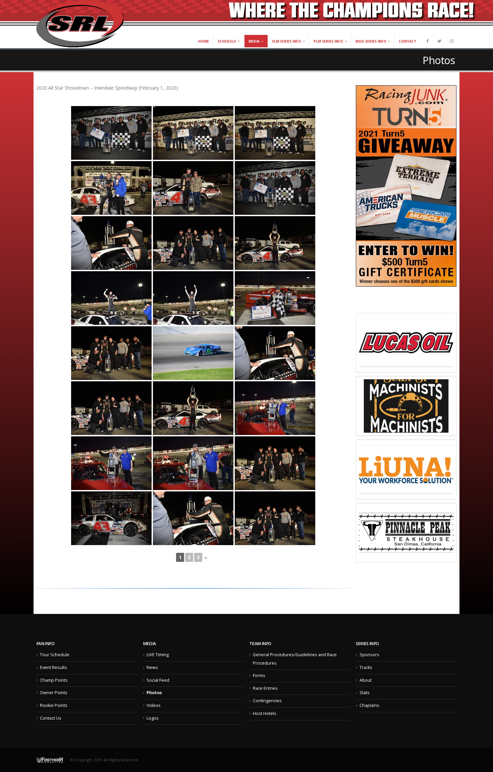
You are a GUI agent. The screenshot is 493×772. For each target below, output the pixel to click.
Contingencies (267, 701)
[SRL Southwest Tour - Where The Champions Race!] (79, 23)
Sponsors (369, 655)
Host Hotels (264, 713)
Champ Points (54, 680)
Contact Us (50, 718)
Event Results (53, 667)
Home (203, 41)
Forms (259, 675)
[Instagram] (451, 41)
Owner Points (53, 692)
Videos (154, 705)
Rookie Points (53, 705)
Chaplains (369, 705)
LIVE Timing (158, 655)
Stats (365, 692)
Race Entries (265, 688)
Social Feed (158, 680)
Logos (153, 718)
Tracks (366, 667)
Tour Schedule (54, 655)
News (152, 667)
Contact (407, 41)
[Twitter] (439, 41)
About (366, 680)
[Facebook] (427, 41)
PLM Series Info (328, 41)
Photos (154, 692)
